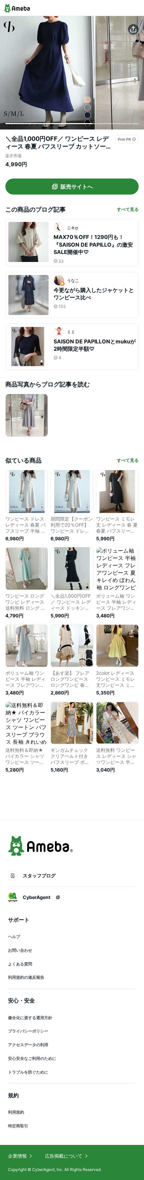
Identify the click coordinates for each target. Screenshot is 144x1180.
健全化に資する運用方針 (30, 1017)
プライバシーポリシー (28, 1031)
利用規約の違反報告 (26, 977)
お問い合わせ (20, 950)
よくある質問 (20, 963)
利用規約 (16, 1112)
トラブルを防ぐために (28, 1072)
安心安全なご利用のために (32, 1058)
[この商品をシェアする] (133, 29)
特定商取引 (18, 1125)
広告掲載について (63, 1156)
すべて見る (128, 209)
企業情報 (17, 1156)
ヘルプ (14, 936)
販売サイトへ (77, 186)
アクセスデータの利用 (28, 1044)
